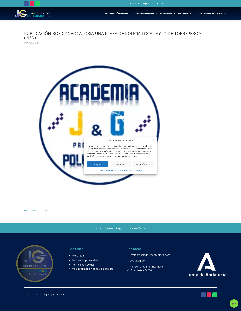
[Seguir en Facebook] (26, 3)
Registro (146, 4)
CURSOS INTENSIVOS (143, 13)
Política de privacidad (123, 170)
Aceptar (97, 164)
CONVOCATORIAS (205, 13)
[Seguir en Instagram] (32, 3)
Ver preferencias (144, 164)
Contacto (222, 13)
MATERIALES (184, 13)
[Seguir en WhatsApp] (37, 3)
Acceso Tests (159, 4)
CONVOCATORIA (31, 42)
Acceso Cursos (133, 4)
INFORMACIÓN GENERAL (117, 13)
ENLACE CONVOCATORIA (35, 210)
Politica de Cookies (83, 264)
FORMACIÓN (166, 13)
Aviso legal (78, 255)
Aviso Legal (137, 170)
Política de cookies (106, 170)
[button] (153, 140)
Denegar (120, 164)
